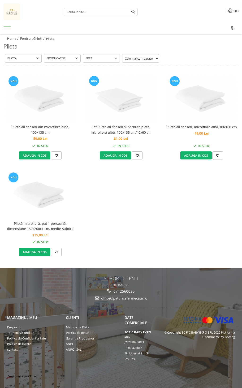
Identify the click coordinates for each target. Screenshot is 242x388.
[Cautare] (133, 12)
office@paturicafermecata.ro (123, 298)
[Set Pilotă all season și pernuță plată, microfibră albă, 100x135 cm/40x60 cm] (121, 98)
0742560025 (123, 291)
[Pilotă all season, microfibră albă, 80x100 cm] (201, 98)
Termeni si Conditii (20, 333)
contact (12, 349)
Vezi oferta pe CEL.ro (22, 376)
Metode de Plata (77, 327)
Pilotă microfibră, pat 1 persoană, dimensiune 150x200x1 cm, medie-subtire (40, 226)
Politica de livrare (19, 344)
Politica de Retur (77, 333)
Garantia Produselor (80, 338)
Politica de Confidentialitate (26, 338)
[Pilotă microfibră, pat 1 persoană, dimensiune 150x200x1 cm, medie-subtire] (40, 194)
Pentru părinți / (32, 38)
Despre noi (14, 327)
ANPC (70, 344)
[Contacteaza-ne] (233, 28)
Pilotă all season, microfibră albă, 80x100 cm (202, 127)
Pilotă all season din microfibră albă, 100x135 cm (40, 129)
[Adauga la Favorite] (56, 155)
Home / (13, 38)
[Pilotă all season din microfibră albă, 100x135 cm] (40, 98)
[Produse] (8, 29)
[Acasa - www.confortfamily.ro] (30, 12)
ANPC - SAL (74, 349)
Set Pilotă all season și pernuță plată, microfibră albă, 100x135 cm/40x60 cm (121, 129)
